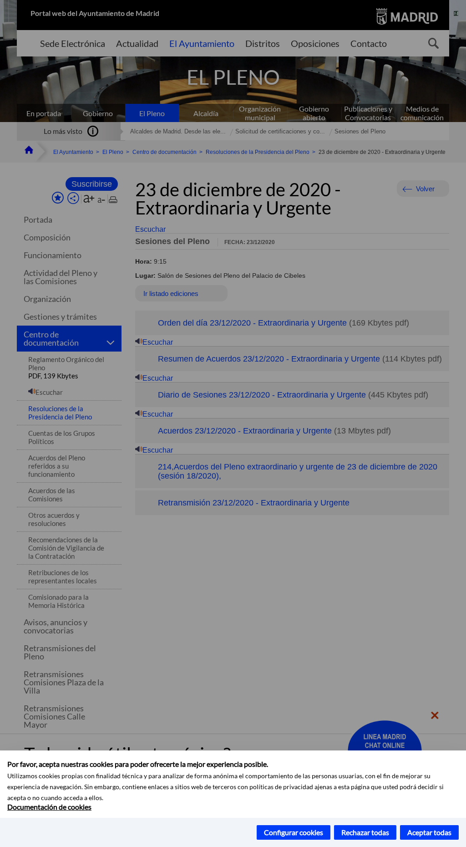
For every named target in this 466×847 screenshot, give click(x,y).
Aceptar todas (429, 832)
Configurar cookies (293, 832)
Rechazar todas (365, 832)
